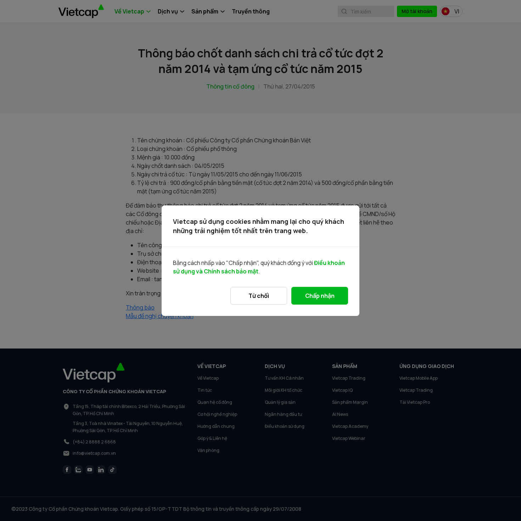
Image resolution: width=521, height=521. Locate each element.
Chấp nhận (320, 296)
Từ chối (258, 296)
